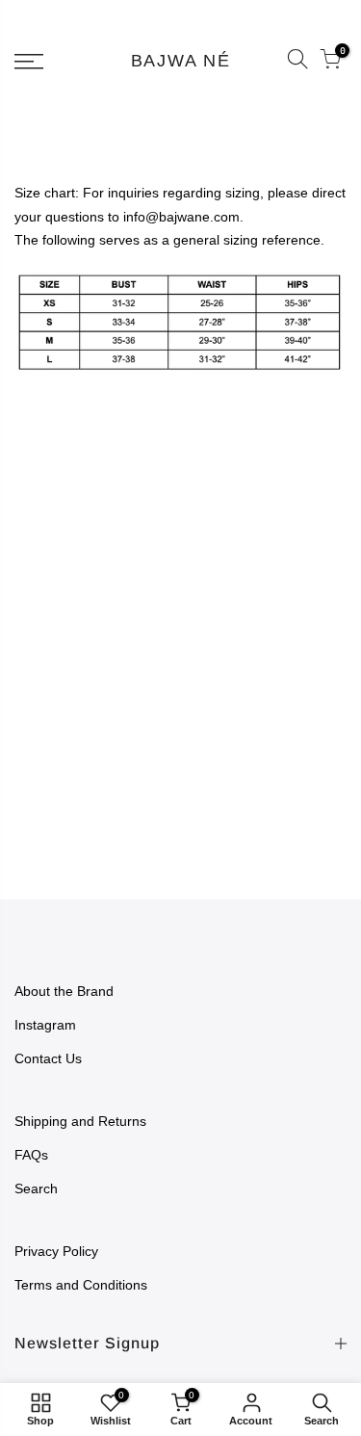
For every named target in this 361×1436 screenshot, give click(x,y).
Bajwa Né (181, 61)
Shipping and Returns (80, 1121)
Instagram (45, 1024)
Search (36, 1188)
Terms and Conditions (80, 1284)
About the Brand (64, 991)
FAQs (31, 1154)
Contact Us (48, 1058)
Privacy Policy (56, 1251)
